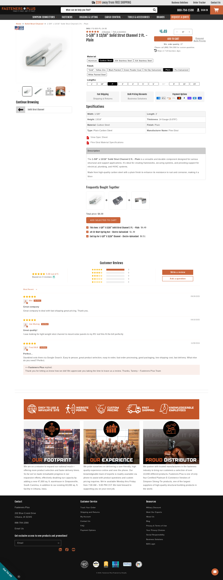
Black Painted (115, 70)
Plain (168, 70)
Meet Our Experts (154, 512)
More (90, 176)
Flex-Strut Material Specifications (107, 142)
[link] (110, 232)
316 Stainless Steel (143, 61)
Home (18, 24)
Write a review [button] (177, 272)
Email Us (19, 528)
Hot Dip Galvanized (152, 70)
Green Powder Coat (132, 70)
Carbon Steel (106, 60)
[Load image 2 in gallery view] (38, 91)
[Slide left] (19, 91)
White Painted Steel (97, 75)
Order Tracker (199, 2)
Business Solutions (180, 2)
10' (184, 84)
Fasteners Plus (107, 573)
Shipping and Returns (90, 512)
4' (133, 84)
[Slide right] (69, 91)
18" (102, 84)
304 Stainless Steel (123, 61)
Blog (148, 521)
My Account (85, 517)
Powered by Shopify (120, 573)
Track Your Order (88, 507)
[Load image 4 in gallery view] (60, 91)
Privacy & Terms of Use (156, 526)
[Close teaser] (19, 576)
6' (153, 84)
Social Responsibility (155, 535)
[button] (44, 17)
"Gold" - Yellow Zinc (97, 70)
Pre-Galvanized (181, 70)
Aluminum (92, 61)
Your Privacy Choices (155, 530)
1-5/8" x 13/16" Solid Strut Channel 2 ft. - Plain (67, 24)
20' (194, 84)
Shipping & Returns (103, 99)
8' (174, 84)
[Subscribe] (58, 543)
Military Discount (153, 507)
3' (123, 84)
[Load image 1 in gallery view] (27, 91)
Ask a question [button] (178, 279)
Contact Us (215, 2)
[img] (29, 297)
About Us (150, 517)
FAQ (82, 526)
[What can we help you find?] (154, 10)
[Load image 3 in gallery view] (49, 91)
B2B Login (150, 544)
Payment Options (88, 530)
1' (92, 84)
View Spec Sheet (99, 137)
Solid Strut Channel (34, 24)
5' (143, 84)
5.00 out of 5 (52, 274)
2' (112, 84)
